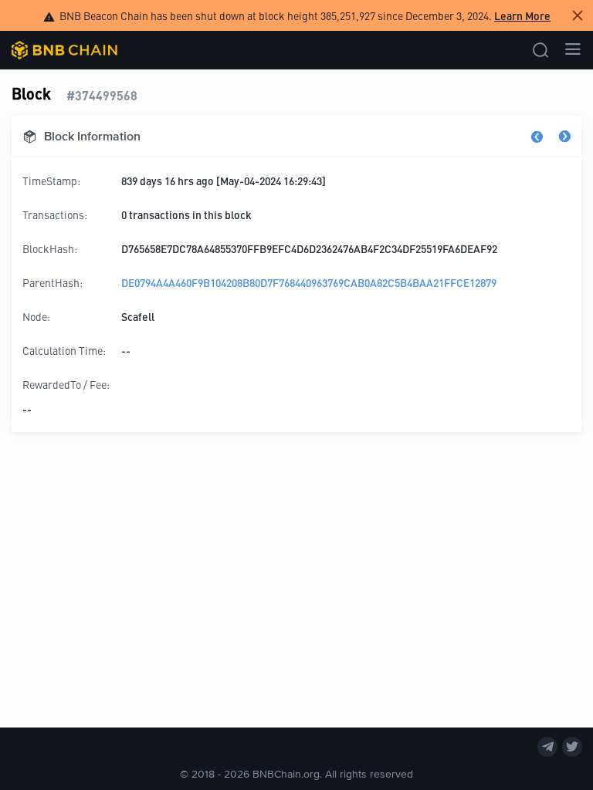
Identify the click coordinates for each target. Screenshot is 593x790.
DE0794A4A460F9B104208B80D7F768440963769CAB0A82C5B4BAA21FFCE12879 (308, 282)
